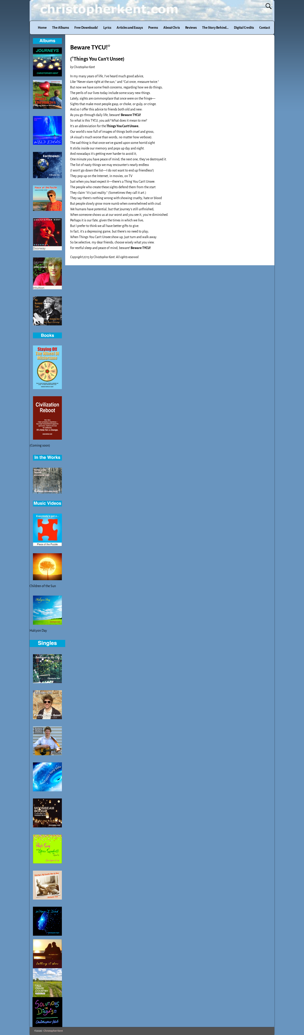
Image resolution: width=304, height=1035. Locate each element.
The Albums (60, 27)
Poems (153, 27)
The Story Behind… (215, 27)
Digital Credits (244, 27)
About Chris (171, 27)
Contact (264, 27)
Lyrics (107, 27)
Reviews (191, 27)
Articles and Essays (130, 27)
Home (42, 27)
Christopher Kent (53, 1030)
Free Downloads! (86, 27)
